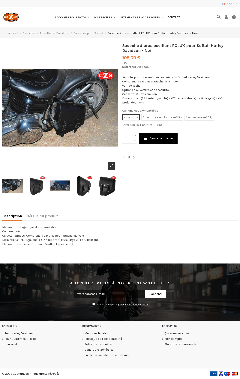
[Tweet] (129, 157)
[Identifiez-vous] (226, 17)
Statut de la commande (180, 344)
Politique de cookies (98, 344)
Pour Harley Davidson (19, 333)
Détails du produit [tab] (42, 216)
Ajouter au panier (161, 138)
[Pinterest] (134, 157)
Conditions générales (99, 349)
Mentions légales (96, 333)
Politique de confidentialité (103, 338)
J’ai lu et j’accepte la (121, 304)
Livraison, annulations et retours (107, 355)
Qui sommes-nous (177, 333)
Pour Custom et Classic (20, 338)
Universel (10, 344)
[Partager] (124, 157)
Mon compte (173, 338)
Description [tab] (12, 216)
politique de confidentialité (133, 304)
